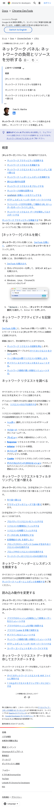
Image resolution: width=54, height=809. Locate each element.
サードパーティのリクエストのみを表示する (27, 556)
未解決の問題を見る (10, 741)
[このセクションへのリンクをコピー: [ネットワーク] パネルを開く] (43, 235)
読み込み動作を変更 (16, 182)
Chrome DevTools (22, 10)
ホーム (4, 38)
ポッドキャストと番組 (11, 764)
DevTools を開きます (16, 264)
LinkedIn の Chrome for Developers (16, 783)
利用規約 (5, 797)
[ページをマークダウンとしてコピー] (33, 60)
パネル (36, 38)
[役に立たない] (31, 43)
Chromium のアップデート (12, 751)
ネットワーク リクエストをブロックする (25, 186)
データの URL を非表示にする (20, 535)
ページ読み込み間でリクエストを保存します (27, 358)
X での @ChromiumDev (11, 775)
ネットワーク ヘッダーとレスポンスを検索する (28, 177)
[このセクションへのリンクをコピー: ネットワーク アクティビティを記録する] (10, 321)
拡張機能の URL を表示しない (20, 539)
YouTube (5, 779)
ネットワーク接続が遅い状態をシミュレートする (29, 639)
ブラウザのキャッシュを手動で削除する (25, 626)
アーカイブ (6, 760)
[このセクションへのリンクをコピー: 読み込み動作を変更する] (37, 593)
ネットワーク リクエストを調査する (23, 165)
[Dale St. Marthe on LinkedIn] (14, 114)
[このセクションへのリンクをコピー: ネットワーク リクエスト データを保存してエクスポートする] (37, 659)
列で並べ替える (14, 500)
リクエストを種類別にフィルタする (23, 526)
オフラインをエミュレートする (21, 635)
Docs (5, 10)
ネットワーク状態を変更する (20, 191)
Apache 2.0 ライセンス (17, 713)
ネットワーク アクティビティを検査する (20, 220)
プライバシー (16, 797)
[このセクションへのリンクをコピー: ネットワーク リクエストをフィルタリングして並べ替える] (34, 480)
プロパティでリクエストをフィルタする (25, 521)
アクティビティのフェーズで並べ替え (24, 504)
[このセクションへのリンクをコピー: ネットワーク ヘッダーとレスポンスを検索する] (19, 567)
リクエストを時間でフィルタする (22, 530)
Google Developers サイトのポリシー (19, 716)
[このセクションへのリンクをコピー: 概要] (10, 148)
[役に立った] (28, 43)
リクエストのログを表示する (23, 404)
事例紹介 (5, 755)
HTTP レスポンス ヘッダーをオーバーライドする (29, 200)
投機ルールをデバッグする (24, 195)
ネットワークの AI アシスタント (19, 138)
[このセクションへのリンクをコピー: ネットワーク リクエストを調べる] (4, 384)
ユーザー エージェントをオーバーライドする (27, 648)
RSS (3, 787)
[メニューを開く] (4, 3)
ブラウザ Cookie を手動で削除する (23, 630)
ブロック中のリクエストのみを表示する (25, 552)
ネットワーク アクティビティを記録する (25, 160)
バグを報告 (6, 736)
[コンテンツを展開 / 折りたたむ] (23, 68)
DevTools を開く (9, 328)
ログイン (47, 3)
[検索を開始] (34, 3)
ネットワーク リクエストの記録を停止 (24, 346)
